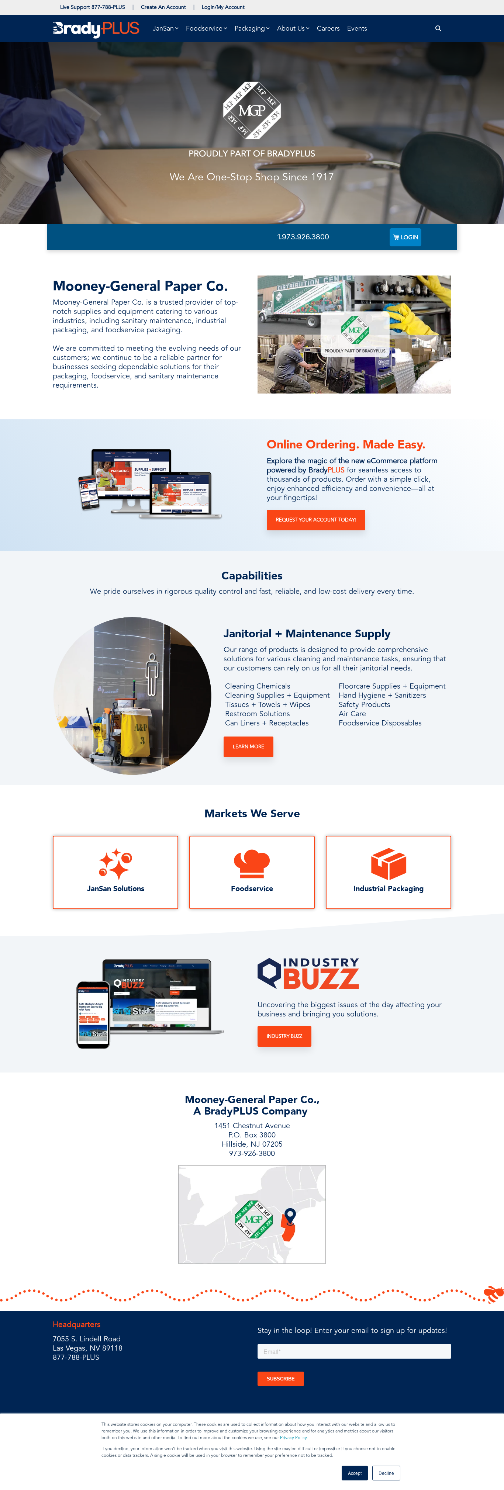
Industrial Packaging (388, 889)
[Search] (438, 29)
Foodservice (252, 889)
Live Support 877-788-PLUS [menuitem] (92, 7)
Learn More (248, 747)
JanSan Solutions (115, 889)
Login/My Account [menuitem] (223, 7)
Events (357, 28)
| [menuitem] (133, 7)
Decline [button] (386, 1473)
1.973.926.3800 (303, 236)
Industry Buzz (284, 1036)
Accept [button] (355, 1473)
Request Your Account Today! (316, 520)
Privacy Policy (293, 1437)
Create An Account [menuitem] (163, 7)
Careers (328, 28)
